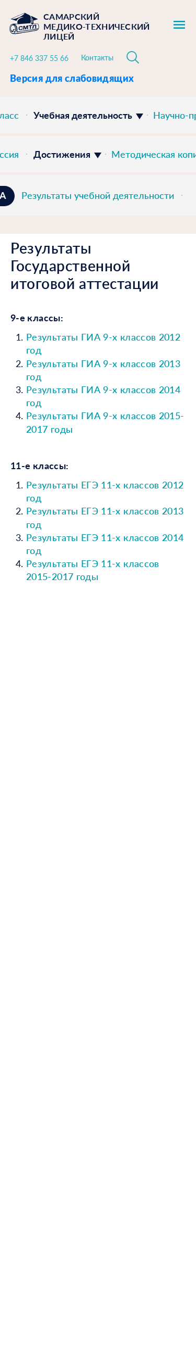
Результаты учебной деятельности (97, 195)
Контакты (97, 57)
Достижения (61, 154)
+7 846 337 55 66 (39, 58)
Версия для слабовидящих (72, 78)
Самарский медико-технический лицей (96, 26)
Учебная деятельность (82, 115)
